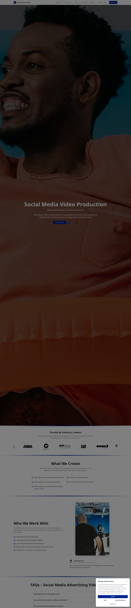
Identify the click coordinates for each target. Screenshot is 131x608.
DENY (105, 600)
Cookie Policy (113, 604)
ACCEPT (113, 596)
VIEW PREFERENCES (120, 600)
